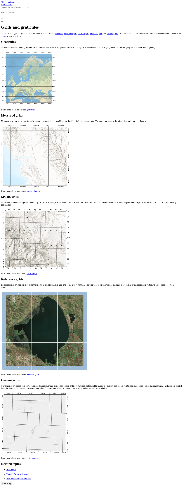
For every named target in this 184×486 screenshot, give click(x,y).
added (3, 36)
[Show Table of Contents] (2, 21)
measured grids (70, 33)
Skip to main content (10, 2)
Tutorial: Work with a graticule (19, 474)
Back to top (6, 483)
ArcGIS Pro (6, 5)
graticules (59, 33)
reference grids (96, 33)
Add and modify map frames (18, 479)
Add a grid (11, 469)
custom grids (112, 33)
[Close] (2, 18)
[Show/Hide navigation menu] (13, 5)
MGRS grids (83, 33)
